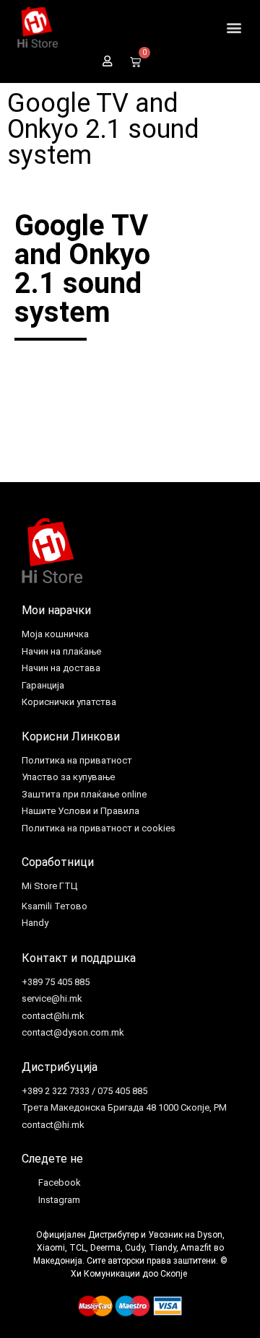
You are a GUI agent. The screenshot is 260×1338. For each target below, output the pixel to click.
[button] (234, 28)
